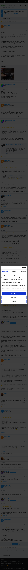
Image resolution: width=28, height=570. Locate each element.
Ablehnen (14, 301)
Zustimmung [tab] (5, 271)
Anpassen (13, 297)
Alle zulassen (14, 293)
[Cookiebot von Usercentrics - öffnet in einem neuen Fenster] (21, 267)
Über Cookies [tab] (23, 271)
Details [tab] (14, 271)
